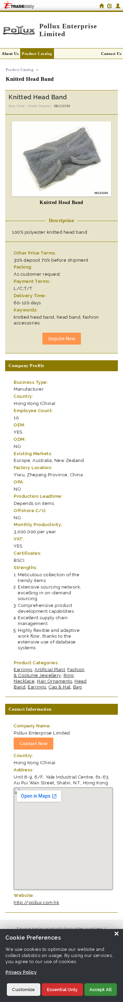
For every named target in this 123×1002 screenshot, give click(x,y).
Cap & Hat (60, 686)
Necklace (24, 681)
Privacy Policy (21, 972)
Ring (69, 675)
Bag (77, 686)
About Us (10, 54)
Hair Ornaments (54, 681)
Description (61, 220)
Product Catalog (37, 54)
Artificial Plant (50, 669)
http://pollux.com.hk (36, 902)
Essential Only (62, 989)
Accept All (101, 989)
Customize (23, 989)
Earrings (23, 669)
